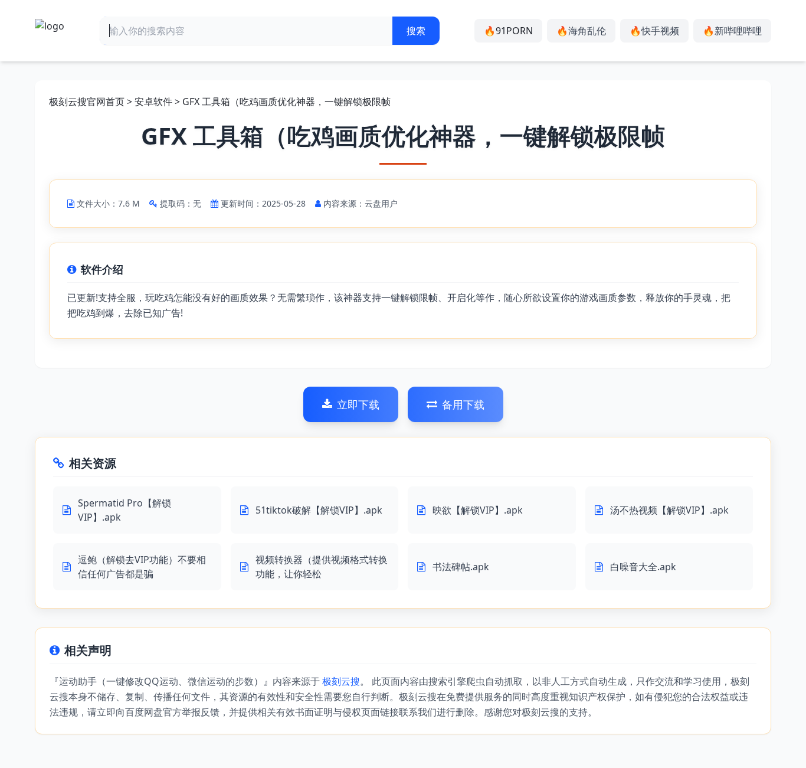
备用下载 (463, 404)
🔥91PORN (508, 30)
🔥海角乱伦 (581, 30)
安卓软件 (153, 101)
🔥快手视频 (654, 30)
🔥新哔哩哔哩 (732, 30)
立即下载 (358, 404)
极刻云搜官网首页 (86, 101)
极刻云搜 (341, 681)
